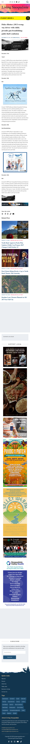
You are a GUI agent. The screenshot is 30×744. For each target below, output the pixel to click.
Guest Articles (11, 701)
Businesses (5, 698)
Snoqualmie (5, 710)
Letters (23, 701)
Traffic (23, 710)
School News (20, 707)
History (18, 701)
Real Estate (5, 707)
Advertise (4, 683)
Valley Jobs (4, 686)
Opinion (11, 704)
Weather (4, 678)
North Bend (5, 704)
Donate (3, 681)
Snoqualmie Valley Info (16, 240)
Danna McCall (16, 37)
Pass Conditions (18, 704)
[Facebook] (5, 214)
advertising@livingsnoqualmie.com (10, 731)
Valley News (24, 37)
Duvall (17, 698)
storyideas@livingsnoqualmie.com (10, 729)
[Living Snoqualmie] (15, 7)
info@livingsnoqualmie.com (8, 727)
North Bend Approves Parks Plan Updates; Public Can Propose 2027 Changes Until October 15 (13, 245)
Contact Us (4, 691)
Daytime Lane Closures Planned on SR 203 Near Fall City (14, 298)
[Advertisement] (15, 317)
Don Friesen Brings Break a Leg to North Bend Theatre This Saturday (15, 272)
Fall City (4, 701)
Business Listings (6, 689)
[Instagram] (8, 214)
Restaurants (12, 707)
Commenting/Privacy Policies (15, 738)
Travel (4, 713)
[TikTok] (11, 214)
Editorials (23, 698)
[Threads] (3, 214)
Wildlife (14, 713)
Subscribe (9, 657)
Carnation (12, 698)
